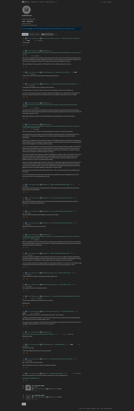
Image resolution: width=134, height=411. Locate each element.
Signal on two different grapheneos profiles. (60, 184)
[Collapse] (23, 38)
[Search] (102, 2)
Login (105, 2)
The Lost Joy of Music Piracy (68, 311)
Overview (25, 34)
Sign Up (109, 2)
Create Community (50, 2)
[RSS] (56, 34)
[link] (26, 41)
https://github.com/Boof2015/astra (31, 378)
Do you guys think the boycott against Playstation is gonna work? (66, 296)
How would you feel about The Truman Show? (62, 197)
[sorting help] (54, 34)
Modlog (88, 408)
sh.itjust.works (35, 387)
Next (24, 404)
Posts (37, 34)
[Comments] (28, 397)
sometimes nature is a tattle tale (62, 72)
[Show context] (23, 41)
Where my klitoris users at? (65, 272)
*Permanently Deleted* (60, 344)
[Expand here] (28, 387)
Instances (93, 408)
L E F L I (26, 2)
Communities (34, 2)
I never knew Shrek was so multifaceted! (70, 38)
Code (101, 408)
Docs (98, 408)
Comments (31, 34)
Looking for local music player (56, 373)
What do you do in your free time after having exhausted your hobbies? (37, 334)
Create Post (41, 2)
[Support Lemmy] (56, 2)
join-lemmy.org (107, 408)
